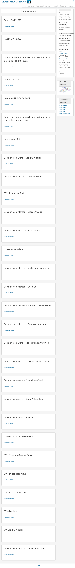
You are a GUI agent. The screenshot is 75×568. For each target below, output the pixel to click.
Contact (71, 6)
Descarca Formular (63, 53)
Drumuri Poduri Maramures (14, 2)
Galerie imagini (63, 6)
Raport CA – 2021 (12, 39)
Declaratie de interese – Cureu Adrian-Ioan (25, 324)
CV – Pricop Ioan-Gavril (15, 474)
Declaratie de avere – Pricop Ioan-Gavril (23, 380)
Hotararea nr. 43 (62, 111)
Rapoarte (47, 6)
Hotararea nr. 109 (63, 105)
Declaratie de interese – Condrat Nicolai (23, 176)
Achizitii (54, 6)
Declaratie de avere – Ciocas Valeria (22, 230)
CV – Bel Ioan (10, 511)
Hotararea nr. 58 (62, 109)
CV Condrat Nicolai (13, 530)
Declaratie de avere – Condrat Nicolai (22, 158)
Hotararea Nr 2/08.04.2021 (17, 98)
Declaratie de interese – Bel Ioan (20, 287)
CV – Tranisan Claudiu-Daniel (18, 455)
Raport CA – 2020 (12, 79)
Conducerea (31, 6)
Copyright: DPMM (37, 565)
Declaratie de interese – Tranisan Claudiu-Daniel (28, 305)
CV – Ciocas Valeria (13, 249)
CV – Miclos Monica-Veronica (18, 436)
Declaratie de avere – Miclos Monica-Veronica (26, 343)
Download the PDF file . (9, 26)
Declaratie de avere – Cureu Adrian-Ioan (23, 399)
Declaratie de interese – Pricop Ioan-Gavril (24, 548)
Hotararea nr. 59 (12, 139)
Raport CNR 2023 (12, 20)
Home (24, 6)
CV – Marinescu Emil (14, 193)
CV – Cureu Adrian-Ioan (15, 492)
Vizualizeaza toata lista (64, 113)
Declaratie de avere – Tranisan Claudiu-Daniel (26, 361)
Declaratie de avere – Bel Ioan (19, 417)
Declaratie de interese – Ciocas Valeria (23, 212)
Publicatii (40, 6)
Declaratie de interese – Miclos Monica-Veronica (27, 268)
